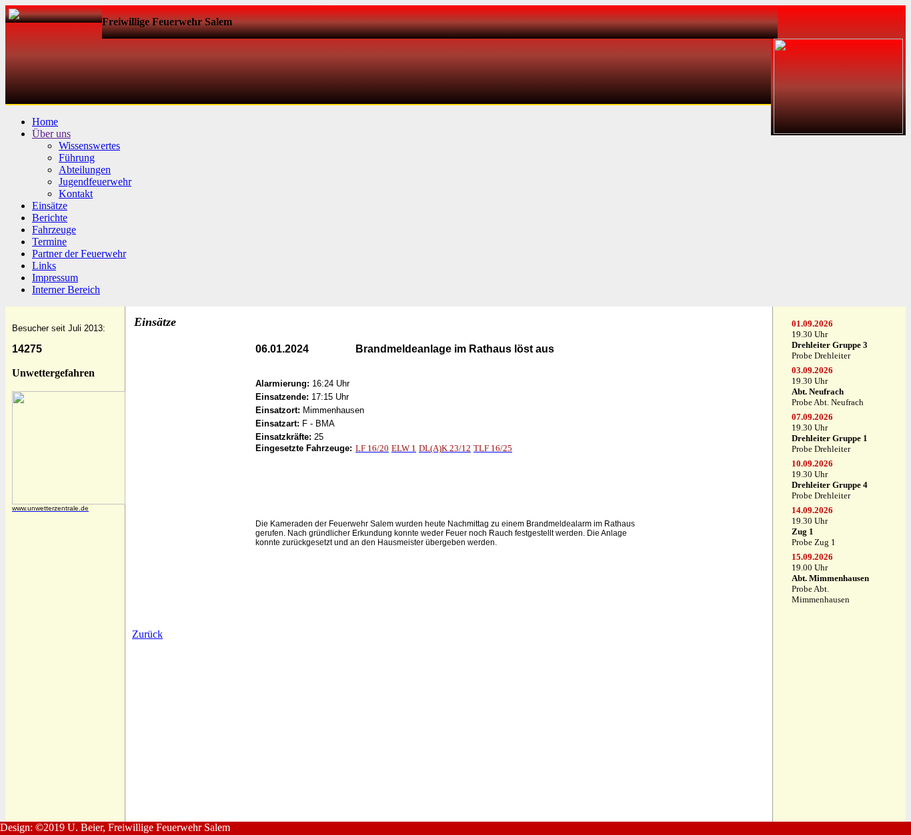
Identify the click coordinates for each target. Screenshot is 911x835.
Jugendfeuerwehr (95, 181)
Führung (77, 157)
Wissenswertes (89, 145)
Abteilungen (85, 169)
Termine (49, 241)
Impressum (55, 277)
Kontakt (76, 193)
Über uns (51, 133)
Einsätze (49, 205)
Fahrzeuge (54, 229)
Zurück (147, 634)
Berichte (49, 217)
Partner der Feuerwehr (79, 253)
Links (44, 265)
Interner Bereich (66, 289)
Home (45, 121)
